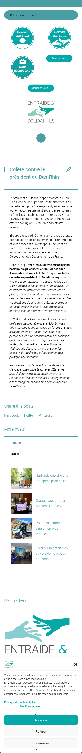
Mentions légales (30, 706)
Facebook (11, 415)
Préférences (41, 743)
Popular (16, 442)
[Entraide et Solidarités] (41, 111)
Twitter (29, 415)
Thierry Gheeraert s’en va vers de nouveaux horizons (52, 553)
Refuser (41, 732)
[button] (76, 664)
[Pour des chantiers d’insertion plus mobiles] (21, 528)
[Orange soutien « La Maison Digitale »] (21, 503)
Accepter (41, 720)
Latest (15, 453)
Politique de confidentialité (20, 702)
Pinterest (45, 415)
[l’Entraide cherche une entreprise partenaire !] (21, 478)
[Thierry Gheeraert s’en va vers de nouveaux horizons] (21, 553)
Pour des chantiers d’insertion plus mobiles (49, 528)
